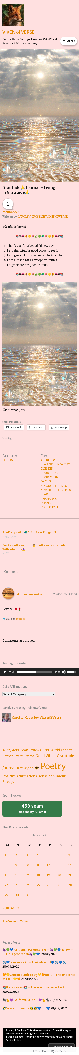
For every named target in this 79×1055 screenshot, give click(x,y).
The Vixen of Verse (15, 921)
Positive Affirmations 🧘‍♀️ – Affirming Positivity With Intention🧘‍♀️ (34, 549)
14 (69, 865)
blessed (47, 468)
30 (17, 895)
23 (16, 885)
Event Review (24, 756)
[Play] (5, 672)
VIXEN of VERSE (18, 32)
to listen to (50, 507)
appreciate (49, 460)
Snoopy (8, 782)
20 (59, 875)
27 (59, 885)
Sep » (15, 908)
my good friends (54, 486)
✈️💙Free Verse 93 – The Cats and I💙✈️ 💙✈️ (34, 962)
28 (70, 885)
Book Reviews (30, 750)
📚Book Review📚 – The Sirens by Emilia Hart (33, 987)
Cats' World (51, 750)
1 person (20, 618)
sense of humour (52, 776)
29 (6, 895)
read (44, 494)
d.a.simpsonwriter (29, 594)
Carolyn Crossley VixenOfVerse (43, 216)
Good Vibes (45, 756)
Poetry (8, 460)
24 (28, 885)
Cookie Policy (13, 1040)
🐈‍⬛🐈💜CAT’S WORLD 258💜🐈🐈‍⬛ (25, 1000)
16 (16, 875)
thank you (49, 499)
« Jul (5, 908)
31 (27, 895)
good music (50, 477)
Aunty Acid (11, 750)
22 (6, 885)
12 (48, 865)
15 (6, 875)
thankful (48, 503)
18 (38, 875)
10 (27, 865)
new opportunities (56, 490)
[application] (39, 672)
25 (38, 885)
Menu (70, 41)
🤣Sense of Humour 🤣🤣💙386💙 (26, 1008)
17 (27, 875)
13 (59, 865)
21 (69, 875)
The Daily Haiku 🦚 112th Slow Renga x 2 (29, 534)
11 (38, 865)
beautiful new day (55, 464)
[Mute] (64, 672)
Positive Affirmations (20, 776)
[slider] (34, 672)
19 (48, 875)
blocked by (37, 810)
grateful (48, 481)
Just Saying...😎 (28, 768)
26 (48, 885)
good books (50, 473)
